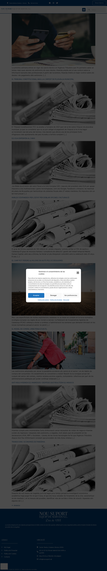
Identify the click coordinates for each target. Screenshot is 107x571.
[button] (78, 273)
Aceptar (36, 295)
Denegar (53, 295)
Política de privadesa (56, 299)
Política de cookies (43, 299)
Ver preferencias (70, 295)
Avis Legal (66, 299)
